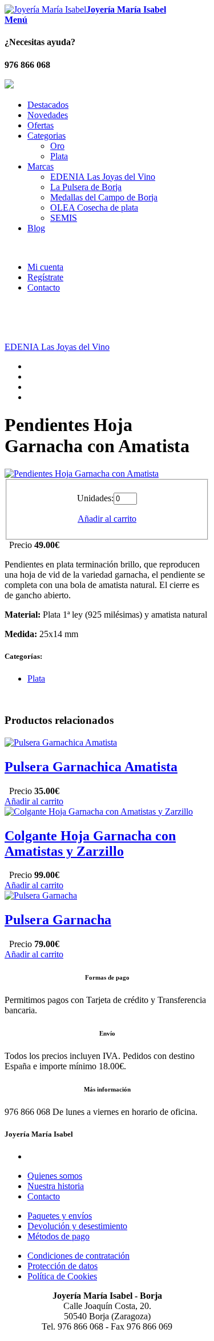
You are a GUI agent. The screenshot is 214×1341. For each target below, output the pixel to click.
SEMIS (63, 218)
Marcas (40, 166)
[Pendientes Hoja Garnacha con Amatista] (82, 473)
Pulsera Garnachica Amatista (91, 766)
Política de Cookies (62, 1276)
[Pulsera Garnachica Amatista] (61, 742)
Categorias (46, 135)
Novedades (47, 115)
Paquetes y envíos (59, 1216)
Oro (57, 146)
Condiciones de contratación (78, 1256)
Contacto (43, 287)
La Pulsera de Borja (86, 187)
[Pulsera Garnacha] (41, 895)
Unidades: (95, 498)
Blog (36, 228)
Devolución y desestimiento (77, 1226)
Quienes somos (54, 1176)
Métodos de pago (58, 1236)
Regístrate (45, 277)
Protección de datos (62, 1266)
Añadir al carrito (107, 518)
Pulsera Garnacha (58, 919)
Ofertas (40, 125)
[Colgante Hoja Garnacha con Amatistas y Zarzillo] (99, 811)
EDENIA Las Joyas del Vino (102, 177)
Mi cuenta (45, 267)
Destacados (47, 105)
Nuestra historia (55, 1186)
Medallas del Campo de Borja (104, 197)
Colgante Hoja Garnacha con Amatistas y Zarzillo (90, 843)
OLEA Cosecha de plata (94, 207)
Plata (59, 156)
